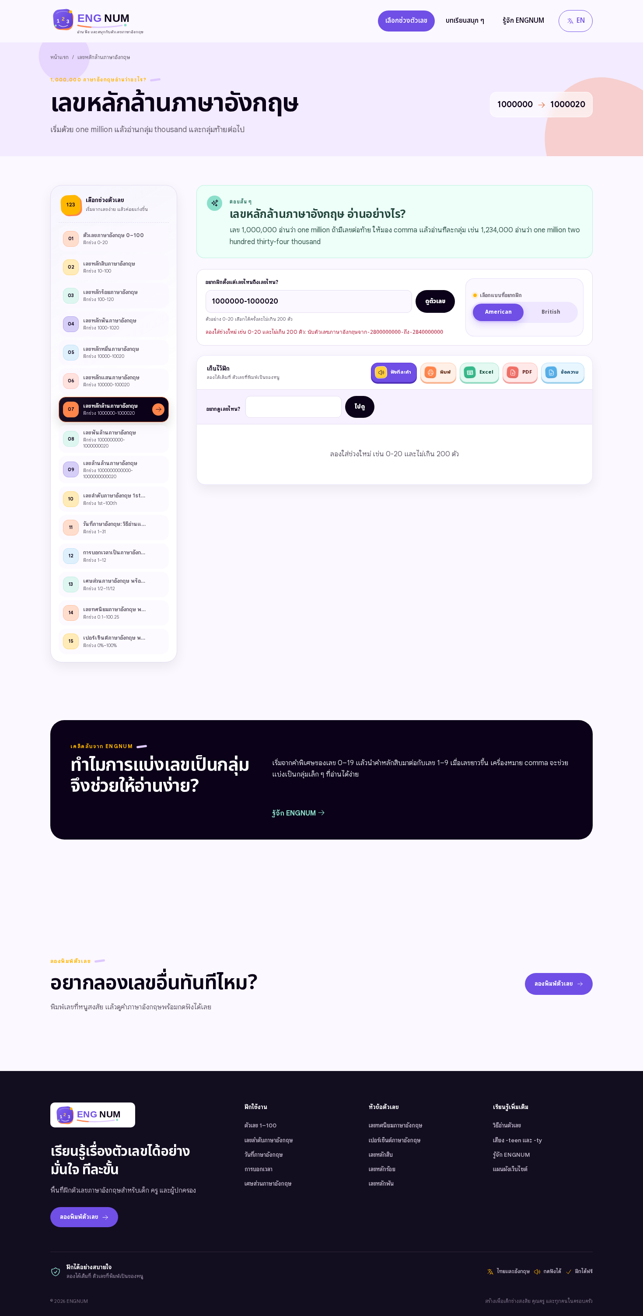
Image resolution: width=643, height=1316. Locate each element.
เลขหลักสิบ (381, 1154)
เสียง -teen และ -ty (517, 1140)
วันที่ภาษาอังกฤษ (264, 1154)
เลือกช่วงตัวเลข (406, 21)
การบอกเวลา (259, 1169)
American (498, 312)
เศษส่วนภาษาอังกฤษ (268, 1183)
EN (581, 21)
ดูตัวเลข (435, 301)
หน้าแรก (59, 57)
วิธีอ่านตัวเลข (507, 1125)
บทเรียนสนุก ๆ (465, 21)
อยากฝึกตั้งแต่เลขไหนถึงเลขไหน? (242, 282)
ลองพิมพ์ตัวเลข (554, 983)
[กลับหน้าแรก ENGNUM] (92, 1114)
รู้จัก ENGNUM (523, 21)
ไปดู (360, 406)
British (551, 312)
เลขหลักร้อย (382, 1169)
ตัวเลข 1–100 (260, 1125)
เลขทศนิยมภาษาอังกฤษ (396, 1125)
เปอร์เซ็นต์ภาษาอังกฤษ (395, 1140)
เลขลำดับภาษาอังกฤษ (269, 1140)
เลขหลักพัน (381, 1183)
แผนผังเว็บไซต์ (510, 1169)
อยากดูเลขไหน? (223, 409)
